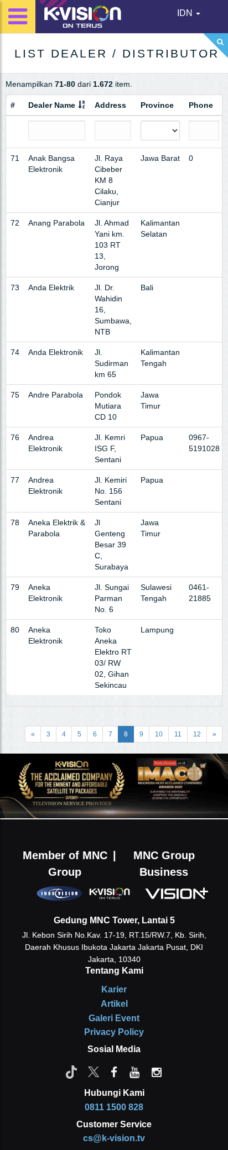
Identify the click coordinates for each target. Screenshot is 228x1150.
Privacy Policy (114, 1032)
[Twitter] (93, 1071)
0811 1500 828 (114, 1107)
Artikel (114, 1003)
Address (110, 105)
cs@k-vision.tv (114, 1138)
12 (197, 734)
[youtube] (134, 1071)
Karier (114, 989)
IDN (186, 13)
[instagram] (157, 1071)
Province (157, 105)
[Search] (215, 45)
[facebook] (114, 1071)
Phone (201, 105)
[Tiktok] (71, 1071)
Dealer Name (51, 105)
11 (178, 734)
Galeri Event (114, 1018)
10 (159, 734)
